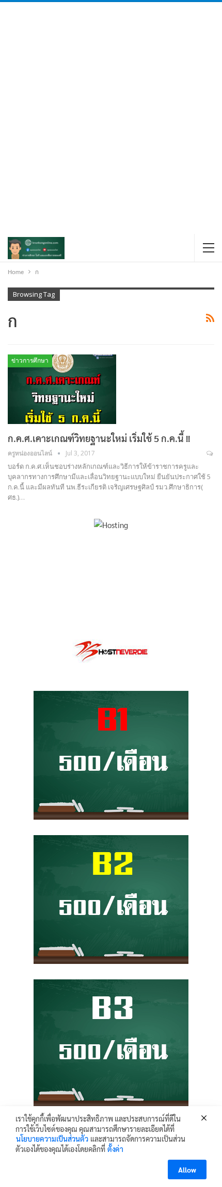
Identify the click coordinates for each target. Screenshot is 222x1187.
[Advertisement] (111, 118)
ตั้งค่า (115, 1149)
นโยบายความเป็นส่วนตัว (52, 1138)
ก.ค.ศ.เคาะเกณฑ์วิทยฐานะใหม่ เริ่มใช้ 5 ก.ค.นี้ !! (99, 438)
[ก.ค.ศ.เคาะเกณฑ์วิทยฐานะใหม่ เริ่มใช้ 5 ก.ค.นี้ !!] (62, 388)
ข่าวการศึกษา (30, 360)
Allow (187, 1169)
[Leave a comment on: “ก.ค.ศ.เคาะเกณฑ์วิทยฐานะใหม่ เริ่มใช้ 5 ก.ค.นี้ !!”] (210, 453)
